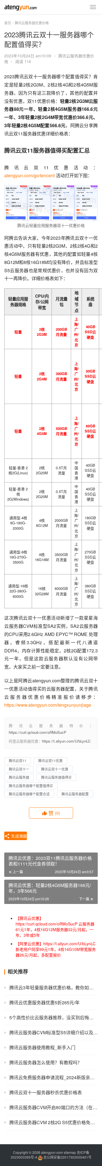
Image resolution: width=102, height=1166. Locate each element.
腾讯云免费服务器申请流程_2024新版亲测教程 (53, 1077)
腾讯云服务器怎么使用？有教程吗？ (45, 1062)
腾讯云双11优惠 (50, 760)
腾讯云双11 (17, 760)
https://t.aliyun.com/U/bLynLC (66, 741)
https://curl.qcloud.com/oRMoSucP (37, 732)
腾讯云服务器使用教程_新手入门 (42, 1047)
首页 (7, 22)
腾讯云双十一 (19, 769)
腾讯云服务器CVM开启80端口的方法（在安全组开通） (53, 1107)
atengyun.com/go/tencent (29, 175)
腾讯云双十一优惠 (54, 769)
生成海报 (18, 836)
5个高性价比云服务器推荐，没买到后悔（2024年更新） (53, 1017)
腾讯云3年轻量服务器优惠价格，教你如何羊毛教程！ (53, 987)
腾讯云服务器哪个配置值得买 (31, 785)
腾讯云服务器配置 (75, 793)
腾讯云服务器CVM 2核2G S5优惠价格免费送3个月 (53, 1122)
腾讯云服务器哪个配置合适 (29, 793)
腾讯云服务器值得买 (56, 777)
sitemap (70, 1152)
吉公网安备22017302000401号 (67, 1157)
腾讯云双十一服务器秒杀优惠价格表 (45, 1092)
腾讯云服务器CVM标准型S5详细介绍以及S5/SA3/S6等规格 (53, 1032)
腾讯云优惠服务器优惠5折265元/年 (44, 1002)
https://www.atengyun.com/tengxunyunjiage (47, 705)
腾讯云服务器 (19, 777)
